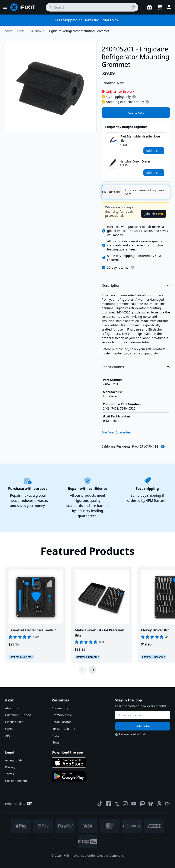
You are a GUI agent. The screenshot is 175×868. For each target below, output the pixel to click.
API (7, 735)
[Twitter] (116, 803)
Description (111, 285)
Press (55, 735)
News (56, 742)
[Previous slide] (82, 670)
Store (9, 31)
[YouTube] (133, 803)
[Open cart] (159, 7)
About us (11, 708)
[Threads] (158, 803)
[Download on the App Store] (69, 762)
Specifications (113, 366)
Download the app (67, 752)
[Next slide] (92, 670)
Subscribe (143, 726)
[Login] (169, 7)
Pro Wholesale (62, 715)
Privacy (10, 767)
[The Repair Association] (167, 803)
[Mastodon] (142, 803)
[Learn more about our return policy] (132, 267)
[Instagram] (125, 803)
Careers (10, 729)
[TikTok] (99, 803)
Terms (9, 774)
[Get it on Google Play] (69, 776)
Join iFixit (153, 214)
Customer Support (18, 715)
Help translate (15, 804)
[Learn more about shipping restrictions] (134, 96)
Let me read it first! (132, 734)
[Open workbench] (149, 7)
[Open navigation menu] (5, 7)
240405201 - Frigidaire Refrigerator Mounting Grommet (69, 31)
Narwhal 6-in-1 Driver (135, 161)
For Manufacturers (65, 729)
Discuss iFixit (14, 722)
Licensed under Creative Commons (99, 855)
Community (60, 708)
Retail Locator (61, 722)
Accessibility (14, 760)
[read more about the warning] (163, 446)
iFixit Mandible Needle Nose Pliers (140, 138)
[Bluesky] (150, 804)
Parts (21, 31)
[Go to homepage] (24, 7)
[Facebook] (108, 803)
